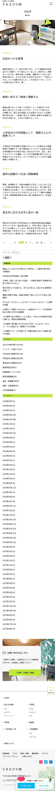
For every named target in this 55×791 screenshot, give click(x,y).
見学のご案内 (43, 786)
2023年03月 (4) (9, 546)
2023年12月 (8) (9, 510)
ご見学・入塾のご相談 (25, 672)
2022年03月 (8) (9, 587)
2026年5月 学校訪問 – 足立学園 (15, 276)
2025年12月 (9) (9, 424)
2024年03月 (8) (9, 496)
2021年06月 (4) (9, 628)
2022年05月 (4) (9, 583)
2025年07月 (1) (9, 446)
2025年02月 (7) (9, 460)
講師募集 (35, 753)
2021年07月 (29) (9, 624)
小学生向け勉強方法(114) (13, 353)
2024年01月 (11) (9, 506)
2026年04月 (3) (9, 405)
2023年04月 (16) (9, 542)
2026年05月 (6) (9, 401)
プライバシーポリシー (11, 756)
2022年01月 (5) (9, 597)
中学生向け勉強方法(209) (13, 358)
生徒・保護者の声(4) (11, 381)
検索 (7, 257)
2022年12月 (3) (9, 560)
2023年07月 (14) (9, 528)
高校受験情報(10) (10, 376)
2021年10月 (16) (9, 610)
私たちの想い (9, 704)
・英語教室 (31, 712)
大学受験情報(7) (9, 390)
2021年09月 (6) (9, 615)
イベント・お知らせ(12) (12, 349)
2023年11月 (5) (9, 515)
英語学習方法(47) (10, 367)
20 (41, 242)
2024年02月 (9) (9, 501)
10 (37, 242)
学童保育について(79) (11, 372)
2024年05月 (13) (9, 487)
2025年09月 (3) (9, 437)
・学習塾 (31, 709)
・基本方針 (6, 712)
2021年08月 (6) (9, 619)
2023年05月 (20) (9, 537)
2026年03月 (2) (9, 410)
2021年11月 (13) (9, 606)
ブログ (14, 753)
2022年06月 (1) (9, 578)
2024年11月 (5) (9, 474)
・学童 (30, 716)
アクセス (44, 753)
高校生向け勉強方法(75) (12, 363)
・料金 (30, 733)
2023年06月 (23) (9, 533)
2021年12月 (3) (9, 601)
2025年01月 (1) (9, 465)
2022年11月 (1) (9, 565)
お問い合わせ (27, 786)
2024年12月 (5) (9, 469)
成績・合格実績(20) (10, 385)
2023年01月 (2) (9, 556)
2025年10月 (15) (9, 433)
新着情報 (6, 753)
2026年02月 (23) (9, 415)
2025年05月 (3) (9, 455)
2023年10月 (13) (9, 519)
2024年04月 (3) (9, 492)
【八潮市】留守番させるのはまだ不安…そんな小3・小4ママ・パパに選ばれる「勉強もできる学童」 (26, 325)
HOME (6, 698)
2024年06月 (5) (9, 483)
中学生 (6, 722)
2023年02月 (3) (9, 551)
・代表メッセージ (9, 716)
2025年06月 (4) (9, 451)
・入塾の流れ (32, 737)
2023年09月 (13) (9, 524)
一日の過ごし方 (10, 729)
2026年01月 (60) (9, 419)
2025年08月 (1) (9, 442)
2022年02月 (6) (9, 592)
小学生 (31, 704)
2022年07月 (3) (9, 574)
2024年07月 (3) (9, 478)
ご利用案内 (33, 729)
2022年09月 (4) (9, 569)
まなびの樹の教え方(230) (13, 344)
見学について (9, 743)
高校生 (31, 722)
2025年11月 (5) (9, 428)
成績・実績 (24, 753)
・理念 (5, 709)
